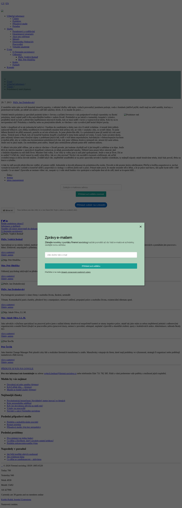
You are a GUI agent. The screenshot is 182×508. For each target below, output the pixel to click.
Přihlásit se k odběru (91, 266)
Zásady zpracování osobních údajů (76, 272)
